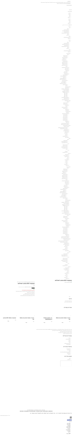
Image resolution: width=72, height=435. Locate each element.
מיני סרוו (66, 247)
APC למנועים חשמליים (63, 189)
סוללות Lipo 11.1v (65, 116)
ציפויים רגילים (65, 71)
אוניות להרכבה (67, 110)
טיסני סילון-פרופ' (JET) (64, 65)
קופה (69, 15)
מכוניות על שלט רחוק (66, 29)
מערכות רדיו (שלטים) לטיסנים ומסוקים (62, 127)
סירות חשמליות (67, 109)
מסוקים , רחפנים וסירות (67, 100)
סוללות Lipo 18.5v (65, 232)
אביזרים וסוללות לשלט (66, 130)
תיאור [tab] (69, 296)
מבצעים (69, 14)
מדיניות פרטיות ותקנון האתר (66, 37)
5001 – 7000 (65, 95)
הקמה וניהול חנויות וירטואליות (3, 415)
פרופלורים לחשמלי (65, 188)
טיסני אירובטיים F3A (64, 64)
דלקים (66, 274)
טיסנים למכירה (38, 411)
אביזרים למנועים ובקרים (64, 142)
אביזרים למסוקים (65, 217)
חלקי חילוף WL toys (66, 98)
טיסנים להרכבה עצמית (64, 175)
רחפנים (66, 106)
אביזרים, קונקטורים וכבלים (23, 295)
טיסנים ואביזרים (68, 53)
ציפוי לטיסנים (67, 70)
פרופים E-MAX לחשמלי (63, 78)
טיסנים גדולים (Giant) (64, 63)
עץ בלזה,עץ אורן (67, 154)
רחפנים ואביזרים (67, 218)
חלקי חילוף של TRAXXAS (66, 92)
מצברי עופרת (67, 122)
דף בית (69, 26)
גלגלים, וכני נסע (67, 68)
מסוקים (68, 101)
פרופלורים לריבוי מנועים (64, 107)
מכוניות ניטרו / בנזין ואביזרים (65, 91)
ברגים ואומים (67, 165)
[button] (68, 423)
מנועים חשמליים (65, 140)
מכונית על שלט (22, 411)
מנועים (68, 34)
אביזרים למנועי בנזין (65, 152)
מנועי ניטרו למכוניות (65, 145)
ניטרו (68, 143)
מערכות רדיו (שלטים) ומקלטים (65, 46)
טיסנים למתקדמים (65, 174)
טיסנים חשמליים (65, 56)
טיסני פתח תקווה (50, 411)
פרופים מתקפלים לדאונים (63, 79)
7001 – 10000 (65, 96)
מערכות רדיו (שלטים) (66, 126)
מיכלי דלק (66, 275)
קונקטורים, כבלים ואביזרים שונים (65, 124)
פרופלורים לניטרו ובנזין (64, 80)
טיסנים (68, 28)
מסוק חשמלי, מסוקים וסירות (65, 30)
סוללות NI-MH (67, 121)
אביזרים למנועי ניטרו (65, 261)
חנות (69, 27)
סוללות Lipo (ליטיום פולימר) (65, 113)
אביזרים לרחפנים (65, 108)
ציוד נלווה (68, 35)
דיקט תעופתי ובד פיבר (66, 155)
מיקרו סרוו (66, 135)
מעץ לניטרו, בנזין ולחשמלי (63, 83)
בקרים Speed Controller (64, 141)
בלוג (29, 411)
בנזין (68, 150)
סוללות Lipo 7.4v (65, 115)
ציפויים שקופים (65, 72)
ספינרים (66, 85)
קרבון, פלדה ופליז (67, 156)
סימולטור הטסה (67, 137)
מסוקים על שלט (26, 411)
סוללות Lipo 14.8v (65, 231)
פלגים (66, 149)
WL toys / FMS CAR (66, 203)
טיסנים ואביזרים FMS (64, 57)
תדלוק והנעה (65, 164)
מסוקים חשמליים (65, 102)
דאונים (66, 66)
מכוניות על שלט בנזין (45, 411)
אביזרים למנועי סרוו (65, 136)
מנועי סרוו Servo (67, 245)
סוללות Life (67, 112)
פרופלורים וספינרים (66, 187)
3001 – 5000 (65, 94)
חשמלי (68, 139)
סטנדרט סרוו (65, 246)
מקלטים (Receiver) (66, 129)
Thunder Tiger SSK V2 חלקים (65, 97)
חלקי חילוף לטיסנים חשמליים (65, 67)
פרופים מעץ (64, 77)
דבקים (68, 157)
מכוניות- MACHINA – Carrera (65, 202)
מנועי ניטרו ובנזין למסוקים (64, 260)
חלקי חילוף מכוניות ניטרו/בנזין (65, 99)
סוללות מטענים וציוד (66, 45)
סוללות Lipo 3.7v (65, 114)
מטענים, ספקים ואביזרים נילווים (65, 123)
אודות (69, 16)
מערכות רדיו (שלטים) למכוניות (63, 128)
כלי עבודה (67, 158)
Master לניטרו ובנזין (63, 82)
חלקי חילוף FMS (64, 173)
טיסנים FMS (64, 58)
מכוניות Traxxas (67, 87)
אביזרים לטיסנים (67, 69)
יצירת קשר (69, 17)
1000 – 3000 (65, 93)
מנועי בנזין (66, 151)
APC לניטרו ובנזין (64, 81)
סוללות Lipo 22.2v (65, 120)
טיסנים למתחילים (65, 55)
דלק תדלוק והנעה (67, 159)
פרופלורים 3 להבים (65, 84)
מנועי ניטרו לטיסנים (65, 144)
